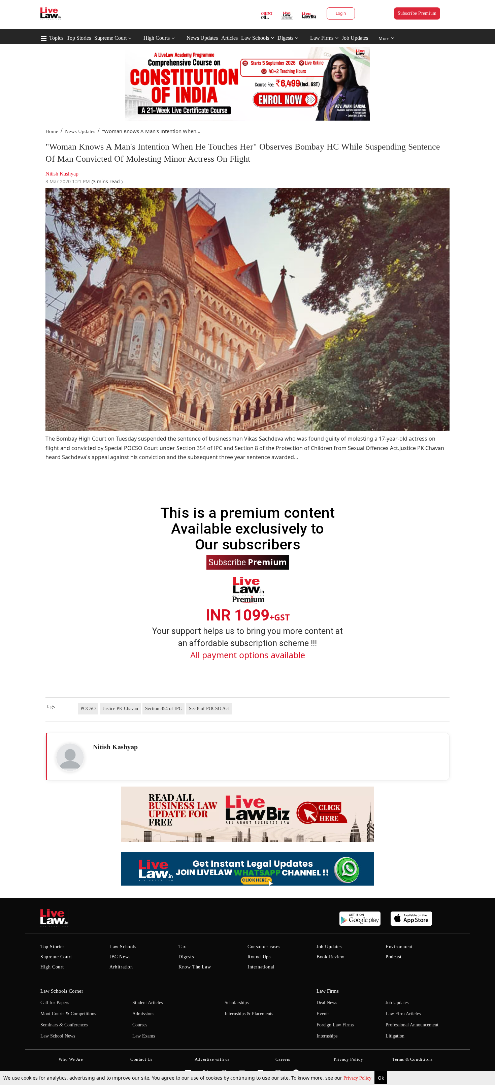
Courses (139, 1024)
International (261, 966)
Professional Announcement (412, 1024)
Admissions (143, 1013)
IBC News (120, 956)
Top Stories (79, 38)
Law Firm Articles (403, 1013)
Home (51, 131)
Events (323, 1013)
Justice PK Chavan (120, 708)
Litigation (395, 1036)
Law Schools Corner (61, 991)
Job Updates (355, 38)
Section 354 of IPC (163, 708)
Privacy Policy (358, 1078)
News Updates (202, 38)
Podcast (393, 956)
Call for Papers (54, 1002)
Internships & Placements (249, 1013)
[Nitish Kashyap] (70, 757)
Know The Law (194, 966)
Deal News (327, 1002)
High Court (52, 966)
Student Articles (147, 1002)
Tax (182, 946)
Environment (399, 946)
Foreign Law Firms (335, 1024)
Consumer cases (264, 946)
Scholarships (237, 1002)
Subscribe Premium (417, 13)
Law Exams (143, 1036)
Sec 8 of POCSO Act (209, 708)
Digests (285, 38)
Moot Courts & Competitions (68, 1013)
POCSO (88, 708)
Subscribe (247, 562)
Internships (327, 1036)
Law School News (57, 1036)
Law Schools (255, 38)
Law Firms (321, 38)
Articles (229, 38)
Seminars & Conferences (64, 1024)
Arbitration (121, 966)
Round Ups (259, 956)
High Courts (156, 38)
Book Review (330, 956)
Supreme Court (110, 38)
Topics (56, 38)
